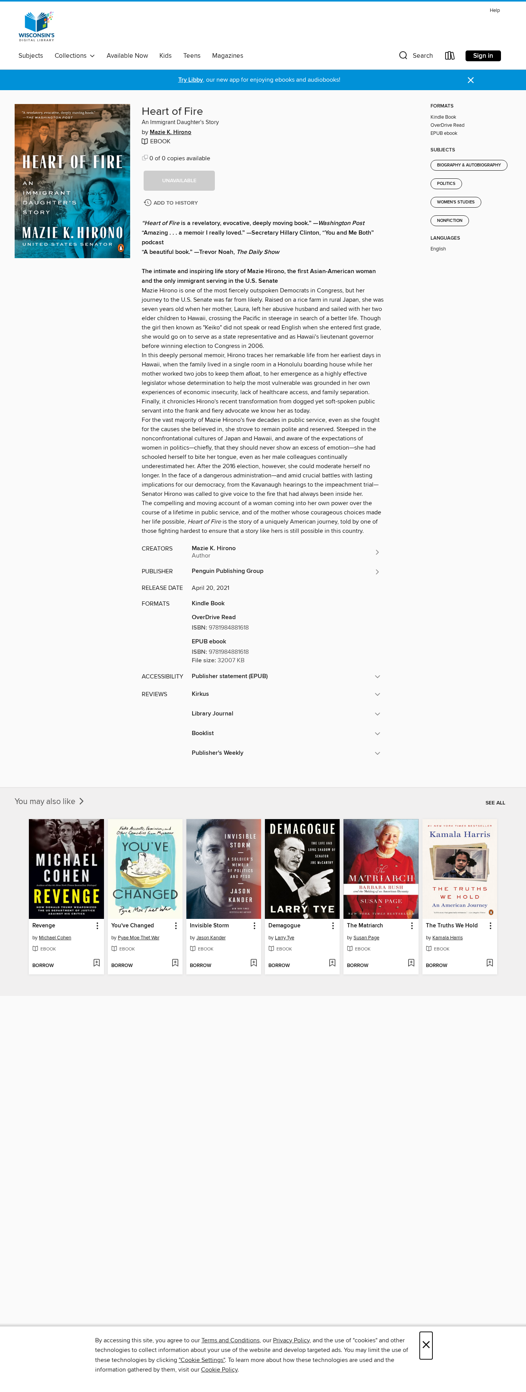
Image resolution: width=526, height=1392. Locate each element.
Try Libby (190, 80)
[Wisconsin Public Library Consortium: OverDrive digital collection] (36, 26)
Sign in (483, 56)
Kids (165, 56)
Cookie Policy (219, 1370)
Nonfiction (449, 220)
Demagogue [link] (284, 925)
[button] (415, 57)
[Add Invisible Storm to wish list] (253, 964)
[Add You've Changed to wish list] (175, 964)
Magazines (227, 56)
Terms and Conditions (230, 1340)
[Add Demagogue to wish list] (332, 964)
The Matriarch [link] (365, 925)
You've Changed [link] (132, 925)
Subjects (30, 56)
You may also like (46, 802)
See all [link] (495, 802)
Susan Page (366, 938)
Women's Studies (456, 202)
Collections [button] (72, 56)
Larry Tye (284, 938)
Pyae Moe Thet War (138, 938)
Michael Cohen (55, 938)
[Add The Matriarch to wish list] (411, 964)
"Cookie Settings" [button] (202, 1360)
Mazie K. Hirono (170, 132)
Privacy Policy (291, 1340)
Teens (192, 56)
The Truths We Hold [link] (452, 925)
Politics (446, 183)
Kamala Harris (447, 938)
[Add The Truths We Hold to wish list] (489, 964)
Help (495, 10)
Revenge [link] (43, 925)
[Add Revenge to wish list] (96, 964)
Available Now (127, 56)
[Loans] (450, 57)
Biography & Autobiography (469, 165)
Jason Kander (211, 938)
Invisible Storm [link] (209, 925)
